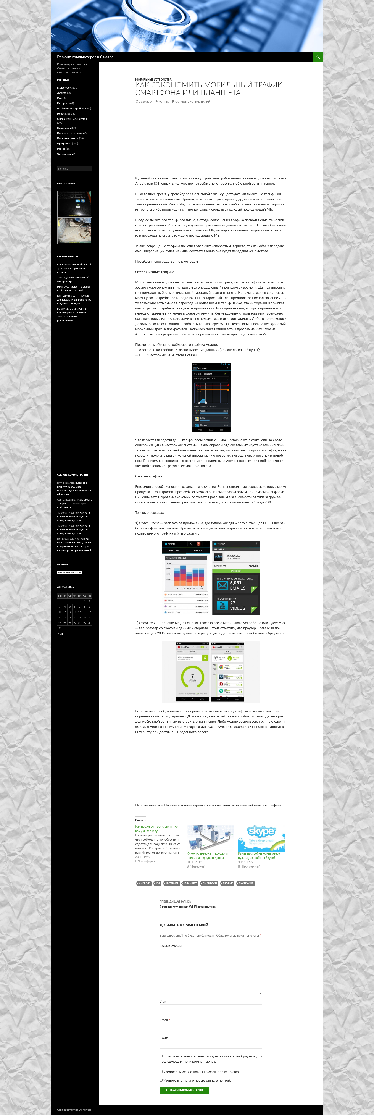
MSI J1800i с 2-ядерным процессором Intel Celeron (74, 503)
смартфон (210, 883)
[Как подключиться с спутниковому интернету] (161, 844)
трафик (228, 883)
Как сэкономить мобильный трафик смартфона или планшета (74, 268)
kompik (164, 101)
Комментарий (171, 946)
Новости (62, 113)
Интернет (172, 883)
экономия (246, 883)
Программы (64, 143)
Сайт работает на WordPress (74, 1110)
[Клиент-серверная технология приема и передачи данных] (210, 838)
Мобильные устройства (153, 79)
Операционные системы (72, 119)
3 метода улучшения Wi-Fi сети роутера (188, 904)
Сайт (164, 1038)
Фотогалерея (65, 154)
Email (165, 1020)
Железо (61, 93)
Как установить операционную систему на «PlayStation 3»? (74, 516)
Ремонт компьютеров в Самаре (85, 57)
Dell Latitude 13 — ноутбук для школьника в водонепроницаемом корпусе (74, 299)
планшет (190, 883)
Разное (61, 148)
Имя (164, 1002)
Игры (60, 98)
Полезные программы (70, 133)
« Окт (61, 633)
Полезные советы (68, 138)
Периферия (64, 128)
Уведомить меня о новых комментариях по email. (202, 1072)
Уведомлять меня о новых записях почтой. (197, 1080)
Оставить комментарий (192, 101)
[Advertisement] (211, 143)
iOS (158, 883)
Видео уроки (65, 87)
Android (144, 883)
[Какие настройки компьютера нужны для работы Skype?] (261, 838)
